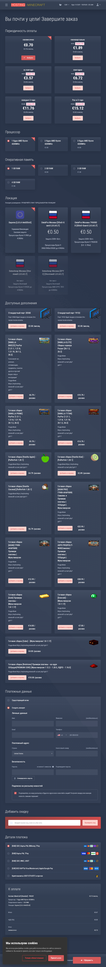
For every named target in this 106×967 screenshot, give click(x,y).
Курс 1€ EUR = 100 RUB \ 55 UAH (82, 5)
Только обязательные (34, 958)
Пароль (14, 767)
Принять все (56, 958)
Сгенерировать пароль (24, 778)
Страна (14, 748)
